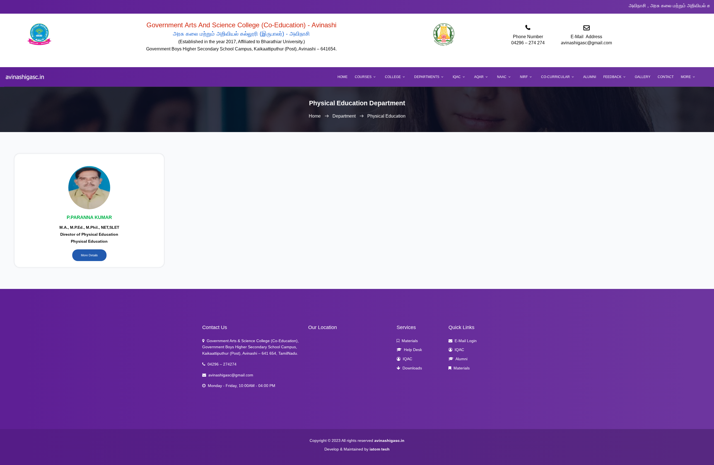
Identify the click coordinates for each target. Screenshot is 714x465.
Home (342, 77)
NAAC (501, 77)
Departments (426, 77)
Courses (363, 77)
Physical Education (386, 116)
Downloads (411, 368)
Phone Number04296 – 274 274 (528, 39)
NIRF (524, 77)
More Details (89, 255)
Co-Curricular (555, 77)
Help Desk (412, 349)
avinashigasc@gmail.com (229, 375)
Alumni (589, 77)
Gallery (642, 77)
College (393, 77)
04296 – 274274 (221, 364)
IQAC (457, 77)
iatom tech (380, 449)
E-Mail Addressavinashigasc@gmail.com (586, 39)
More (686, 77)
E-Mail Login (464, 341)
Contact (666, 77)
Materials (408, 341)
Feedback (612, 77)
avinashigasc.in (389, 440)
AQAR (479, 77)
